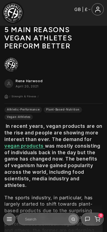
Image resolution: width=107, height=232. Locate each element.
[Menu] (9, 219)
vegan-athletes (18, 116)
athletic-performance (23, 109)
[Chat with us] (87, 219)
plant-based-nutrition (62, 109)
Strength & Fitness (24, 96)
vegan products (24, 146)
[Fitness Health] (12, 13)
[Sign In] (98, 9)
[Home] (6, 96)
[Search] (73, 219)
